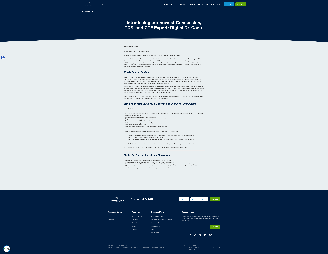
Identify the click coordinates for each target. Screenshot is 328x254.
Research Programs (157, 216)
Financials (134, 223)
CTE (109, 216)
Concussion (111, 219)
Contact (134, 229)
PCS (109, 223)
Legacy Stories (155, 223)
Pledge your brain (199, 199)
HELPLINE (183, 199)
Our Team (135, 219)
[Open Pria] (6, 248)
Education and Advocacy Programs (161, 219)
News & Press (88, 11)
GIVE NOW (240, 4)
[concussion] (90, 4)
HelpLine (229, 4)
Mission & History (137, 216)
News (219, 4)
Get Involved (155, 232)
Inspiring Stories (156, 226)
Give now (215, 199)
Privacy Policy (216, 247)
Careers (134, 226)
